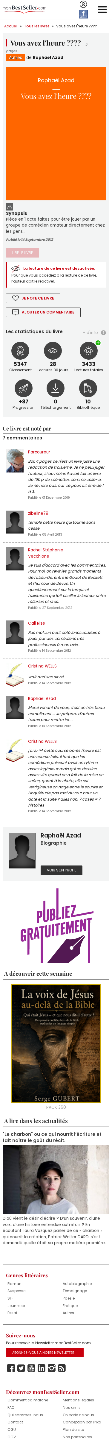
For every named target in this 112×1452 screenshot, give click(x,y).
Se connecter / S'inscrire (83, 4)
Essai (12, 1312)
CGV (11, 1436)
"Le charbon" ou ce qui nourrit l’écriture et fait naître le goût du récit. (52, 1137)
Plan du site (73, 1429)
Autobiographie (77, 1283)
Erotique (70, 1305)
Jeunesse (16, 1305)
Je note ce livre (38, 298)
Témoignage (75, 1290)
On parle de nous (78, 1414)
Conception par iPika (82, 1422)
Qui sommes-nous (25, 1414)
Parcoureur (39, 452)
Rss (61, 1368)
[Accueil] (24, 9)
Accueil (11, 26)
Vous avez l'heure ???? (76, 26)
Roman (14, 1283)
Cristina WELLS (42, 666)
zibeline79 (38, 513)
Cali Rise (36, 623)
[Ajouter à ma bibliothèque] (99, 343)
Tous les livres (37, 26)
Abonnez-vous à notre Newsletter (43, 1352)
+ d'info (90, 333)
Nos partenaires (77, 1436)
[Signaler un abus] (9, 206)
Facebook (11, 1368)
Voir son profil (61, 870)
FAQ (11, 1407)
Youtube (31, 1368)
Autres (15, 57)
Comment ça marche (27, 1400)
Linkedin (41, 1368)
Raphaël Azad (48, 57)
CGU (11, 1429)
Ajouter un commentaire (48, 312)
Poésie (69, 1298)
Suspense (16, 1290)
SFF (10, 1298)
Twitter (21, 1368)
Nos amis (72, 1407)
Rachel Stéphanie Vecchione (45, 553)
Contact (15, 1422)
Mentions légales (78, 1400)
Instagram (51, 1368)
